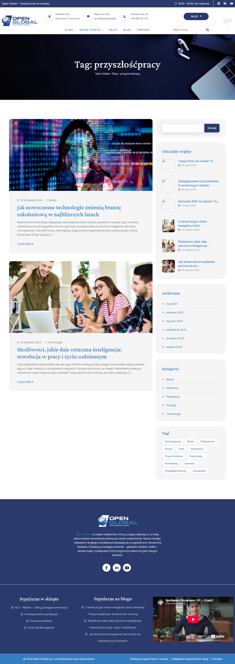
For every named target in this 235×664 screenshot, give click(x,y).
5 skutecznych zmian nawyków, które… (192, 223)
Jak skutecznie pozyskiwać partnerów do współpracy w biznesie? (114, 638)
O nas (69, 29)
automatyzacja (173, 441)
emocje (168, 448)
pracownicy (197, 448)
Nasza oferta (90, 29)
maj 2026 (171, 304)
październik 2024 (176, 329)
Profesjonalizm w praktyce (41, 614)
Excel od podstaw (41, 621)
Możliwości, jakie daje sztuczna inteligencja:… (194, 244)
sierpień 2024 (174, 347)
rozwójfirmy (171, 463)
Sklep (194, 16)
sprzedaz (190, 463)
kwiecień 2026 (175, 312)
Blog (127, 29)
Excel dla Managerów (40, 627)
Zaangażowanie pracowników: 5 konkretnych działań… (198, 183)
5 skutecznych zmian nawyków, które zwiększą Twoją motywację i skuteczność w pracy (114, 611)
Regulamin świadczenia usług (190, 659)
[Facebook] (218, 3)
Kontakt (143, 29)
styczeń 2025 (174, 321)
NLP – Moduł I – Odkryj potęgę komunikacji (40, 607)
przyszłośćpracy (174, 456)
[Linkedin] (225, 3)
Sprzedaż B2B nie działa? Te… (198, 201)
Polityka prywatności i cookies (149, 659)
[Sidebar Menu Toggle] (228, 21)
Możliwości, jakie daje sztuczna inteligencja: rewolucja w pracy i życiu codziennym (69, 353)
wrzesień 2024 (175, 338)
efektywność (208, 441)
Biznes (52, 200)
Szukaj (212, 128)
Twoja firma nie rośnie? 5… (196, 161)
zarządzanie (199, 470)
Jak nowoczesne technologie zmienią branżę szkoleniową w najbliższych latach (69, 211)
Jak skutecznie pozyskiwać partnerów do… (196, 264)
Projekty (171, 405)
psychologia (195, 456)
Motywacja (172, 396)
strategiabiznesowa (175, 470)
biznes (190, 441)
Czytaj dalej (24, 244)
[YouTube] (231, 3)
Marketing (172, 388)
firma (181, 448)
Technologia (55, 342)
